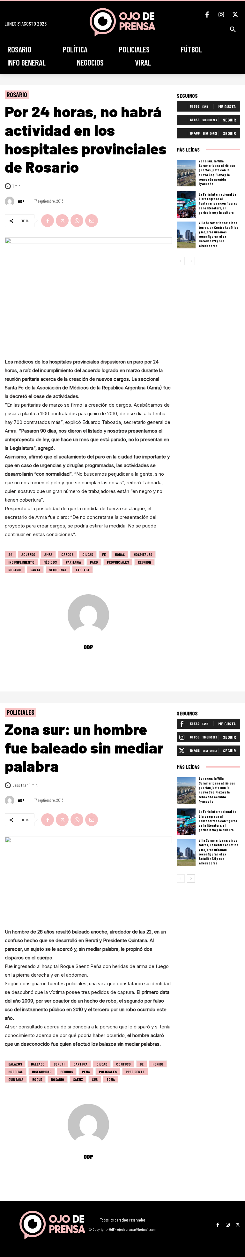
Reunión (144, 562)
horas (120, 554)
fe (104, 554)
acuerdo (28, 554)
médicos (50, 562)
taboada (82, 569)
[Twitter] (235, 14)
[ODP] (10, 201)
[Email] (91, 220)
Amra (48, 554)
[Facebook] (207, 14)
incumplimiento (21, 562)
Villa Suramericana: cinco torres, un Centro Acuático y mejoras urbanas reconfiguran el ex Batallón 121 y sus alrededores (218, 234)
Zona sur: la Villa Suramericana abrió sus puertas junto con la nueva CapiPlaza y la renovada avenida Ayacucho (217, 172)
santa (35, 569)
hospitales (143, 554)
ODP (21, 201)
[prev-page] (181, 261)
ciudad (87, 554)
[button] (233, 29)
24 (10, 554)
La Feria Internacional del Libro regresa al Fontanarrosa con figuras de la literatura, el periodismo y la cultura (218, 203)
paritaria (73, 562)
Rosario (17, 94)
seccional (58, 569)
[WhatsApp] (77, 220)
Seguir (229, 119)
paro (94, 562)
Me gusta (227, 106)
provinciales (118, 562)
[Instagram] (221, 14)
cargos (67, 554)
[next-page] (191, 261)
